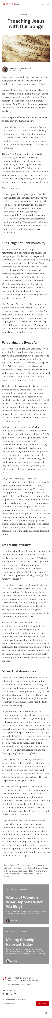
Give (46, 1013)
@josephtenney (24, 865)
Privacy (25, 1013)
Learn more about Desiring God (18, 985)
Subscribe (42, 1003)
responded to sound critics (22, 97)
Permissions (17, 1013)
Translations (7, 1013)
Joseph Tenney (10, 865)
